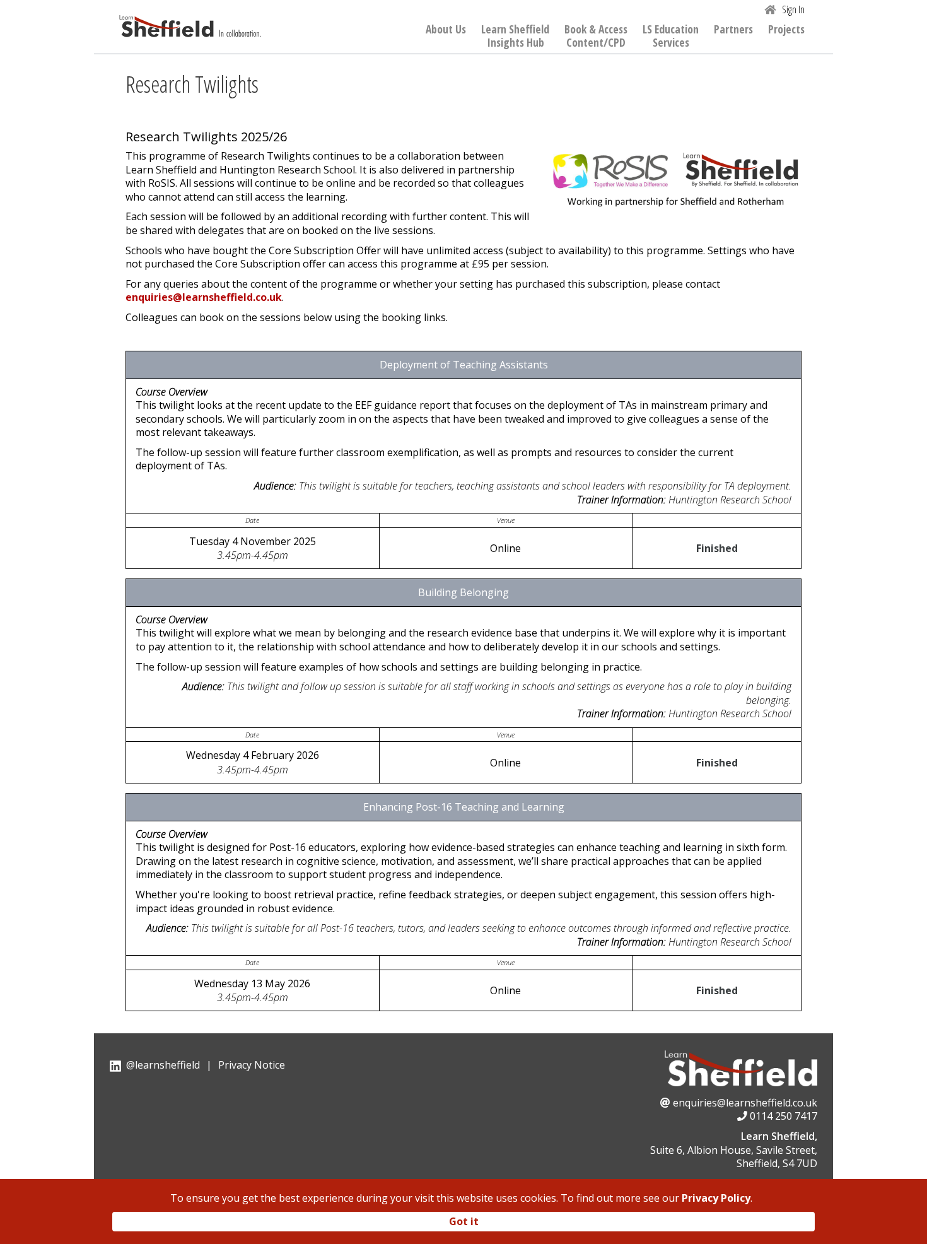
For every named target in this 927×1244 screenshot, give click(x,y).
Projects (786, 30)
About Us (446, 30)
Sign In (793, 9)
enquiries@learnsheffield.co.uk (203, 297)
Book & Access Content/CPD (595, 36)
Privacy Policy (716, 1198)
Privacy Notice (251, 1065)
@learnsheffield (163, 1065)
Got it (464, 1221)
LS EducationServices (671, 36)
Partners (733, 30)
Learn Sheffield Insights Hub (515, 36)
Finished (717, 548)
